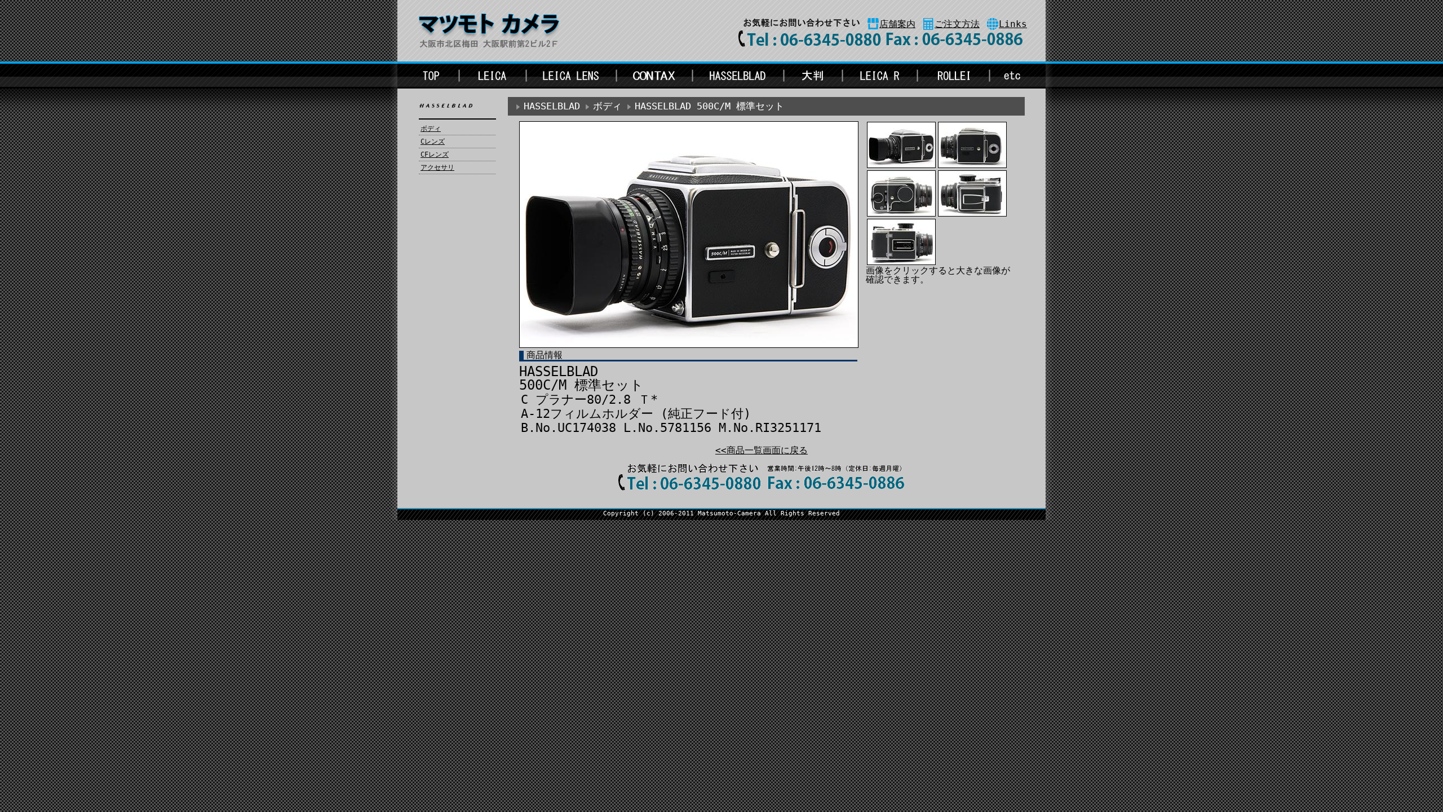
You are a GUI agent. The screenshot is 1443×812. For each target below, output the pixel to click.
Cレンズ (432, 141)
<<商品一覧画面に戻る (761, 450)
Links (1013, 24)
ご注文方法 (957, 24)
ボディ (430, 128)
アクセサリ (437, 167)
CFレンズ (434, 154)
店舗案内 (897, 24)
